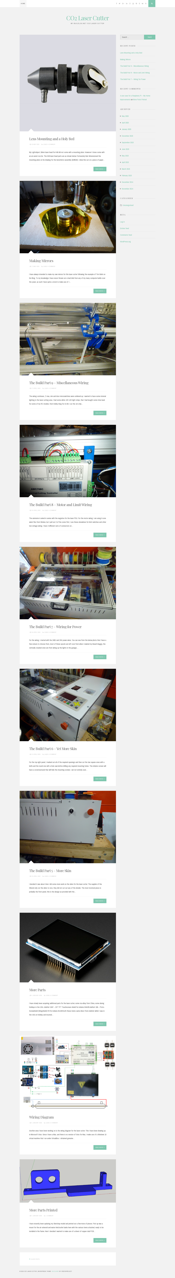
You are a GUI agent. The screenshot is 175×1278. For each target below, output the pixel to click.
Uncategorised (128, 205)
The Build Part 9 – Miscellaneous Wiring (58, 382)
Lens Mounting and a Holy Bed (51, 138)
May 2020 (125, 116)
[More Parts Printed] (68, 1181)
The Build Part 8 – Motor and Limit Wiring (60, 504)
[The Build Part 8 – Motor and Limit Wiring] (68, 461)
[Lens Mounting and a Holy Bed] (68, 83)
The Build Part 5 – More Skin (50, 870)
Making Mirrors (41, 260)
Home (23, 4)
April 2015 (125, 162)
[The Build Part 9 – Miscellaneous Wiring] (68, 339)
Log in (122, 221)
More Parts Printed (43, 1210)
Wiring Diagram (41, 1117)
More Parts (37, 989)
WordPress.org (125, 241)
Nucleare (55, 1271)
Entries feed (124, 228)
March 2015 (126, 169)
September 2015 (128, 142)
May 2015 (125, 155)
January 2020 (126, 129)
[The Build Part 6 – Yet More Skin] (68, 705)
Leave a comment (49, 144)
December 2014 (127, 182)
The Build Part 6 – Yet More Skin (53, 748)
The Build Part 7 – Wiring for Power (55, 626)
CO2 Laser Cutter (87, 18)
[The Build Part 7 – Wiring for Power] (68, 583)
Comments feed (126, 235)
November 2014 (127, 188)
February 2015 (127, 175)
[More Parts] (68, 947)
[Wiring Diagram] (68, 1073)
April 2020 (125, 122)
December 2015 (127, 136)
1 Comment (49, 1216)
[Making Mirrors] (68, 217)
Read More (99, 169)
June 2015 (125, 149)
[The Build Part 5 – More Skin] (68, 827)
